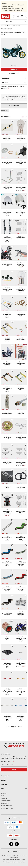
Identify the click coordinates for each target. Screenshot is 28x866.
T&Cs (2, 795)
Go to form (10, 99)
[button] (25, 21)
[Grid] (23, 116)
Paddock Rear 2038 (20, 339)
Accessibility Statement (6, 805)
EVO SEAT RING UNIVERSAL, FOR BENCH (7, 665)
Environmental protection (7, 808)
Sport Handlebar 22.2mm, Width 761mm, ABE (7, 691)
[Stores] (14, 16)
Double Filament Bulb (20, 138)
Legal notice (4, 793)
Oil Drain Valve (21, 413)
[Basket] (26, 16)
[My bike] (18, 16)
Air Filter (7, 638)
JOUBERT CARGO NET (7, 264)
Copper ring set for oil (20, 314)
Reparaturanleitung (21, 363)
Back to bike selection (7, 28)
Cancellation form (5, 803)
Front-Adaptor (21, 388)
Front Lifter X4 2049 (7, 187)
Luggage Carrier (20, 264)
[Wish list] (22, 16)
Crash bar (7, 487)
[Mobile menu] (2, 21)
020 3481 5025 (16, 746)
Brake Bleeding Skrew (7, 413)
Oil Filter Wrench (7, 437)
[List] (25, 117)
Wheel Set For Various (7, 289)
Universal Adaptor (7, 138)
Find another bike (13, 73)
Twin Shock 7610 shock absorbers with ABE (7, 239)
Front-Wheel (7, 339)
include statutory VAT (10, 855)
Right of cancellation (6, 800)
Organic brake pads (20, 237)
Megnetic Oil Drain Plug (7, 162)
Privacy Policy (4, 798)
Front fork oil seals (21, 487)
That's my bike (14, 69)
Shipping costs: (6, 859)
